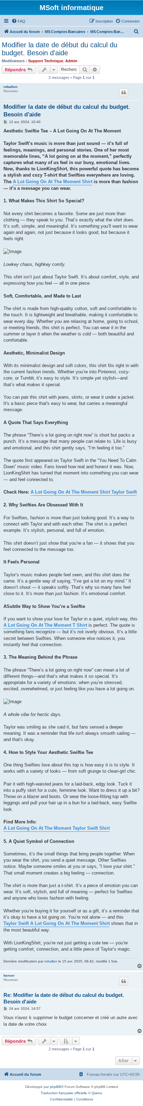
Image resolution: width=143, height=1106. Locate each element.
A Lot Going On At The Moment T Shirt (45, 625)
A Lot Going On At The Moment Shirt (52, 181)
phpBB (55, 1087)
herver (9, 975)
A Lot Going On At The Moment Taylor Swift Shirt (56, 828)
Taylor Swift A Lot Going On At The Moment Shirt (56, 923)
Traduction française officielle (64, 1093)
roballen (10, 87)
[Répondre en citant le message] (123, 92)
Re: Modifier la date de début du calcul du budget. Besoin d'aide (63, 998)
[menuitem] (18, 21)
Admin (71, 61)
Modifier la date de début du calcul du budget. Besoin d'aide (59, 49)
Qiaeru (97, 1093)
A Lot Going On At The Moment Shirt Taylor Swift (84, 492)
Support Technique (45, 61)
